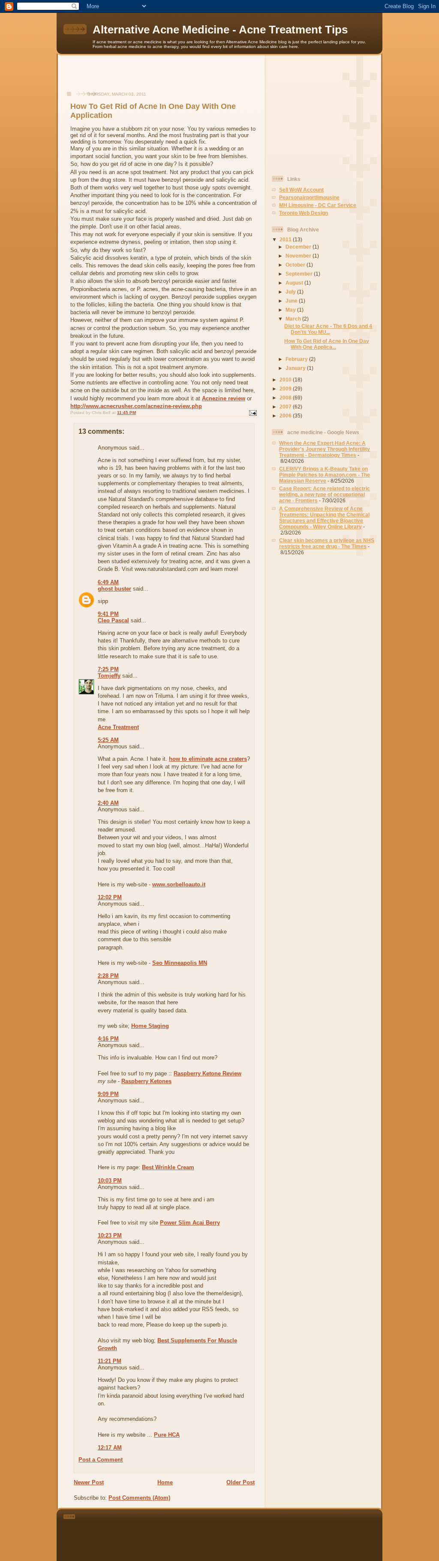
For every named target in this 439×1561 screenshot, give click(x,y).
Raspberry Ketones (146, 1081)
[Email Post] (252, 412)
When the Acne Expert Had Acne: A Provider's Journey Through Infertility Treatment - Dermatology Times (324, 449)
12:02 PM (110, 897)
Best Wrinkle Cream (168, 1167)
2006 (286, 415)
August (295, 282)
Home (165, 1482)
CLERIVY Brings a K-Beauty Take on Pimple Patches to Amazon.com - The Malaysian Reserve (324, 474)
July (291, 291)
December (299, 246)
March (294, 318)
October (296, 264)
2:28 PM (108, 976)
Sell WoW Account (301, 189)
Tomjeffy (109, 675)
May (291, 309)
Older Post (240, 1482)
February (297, 359)
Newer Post (89, 1482)
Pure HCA (167, 1435)
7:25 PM (108, 669)
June (292, 300)
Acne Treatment (118, 727)
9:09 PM (108, 1094)
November (299, 255)
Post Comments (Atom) (139, 1498)
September (300, 273)
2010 (286, 379)
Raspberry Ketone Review (207, 1073)
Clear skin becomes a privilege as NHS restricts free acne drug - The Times (326, 543)
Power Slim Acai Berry (190, 1222)
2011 (286, 239)
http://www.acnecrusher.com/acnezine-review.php (136, 406)
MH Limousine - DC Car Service (317, 205)
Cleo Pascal (113, 620)
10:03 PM (110, 1180)
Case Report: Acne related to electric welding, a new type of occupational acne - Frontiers (324, 494)
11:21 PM (109, 1361)
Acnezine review (223, 398)
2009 (286, 388)
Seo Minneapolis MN (179, 963)
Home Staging (150, 1026)
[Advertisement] (161, 77)
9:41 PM (108, 614)
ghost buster (114, 588)
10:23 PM (110, 1235)
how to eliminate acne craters (208, 759)
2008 (286, 397)
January (296, 368)
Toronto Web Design (303, 213)
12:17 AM (110, 1447)
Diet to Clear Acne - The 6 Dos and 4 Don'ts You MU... (328, 329)
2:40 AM (108, 803)
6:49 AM (108, 582)
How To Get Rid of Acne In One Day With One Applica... (326, 344)
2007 (286, 406)
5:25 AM (108, 740)
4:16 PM (108, 1039)
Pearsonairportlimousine (309, 197)
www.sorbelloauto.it (178, 884)
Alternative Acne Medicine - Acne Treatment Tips (220, 29)
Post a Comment (100, 1459)
